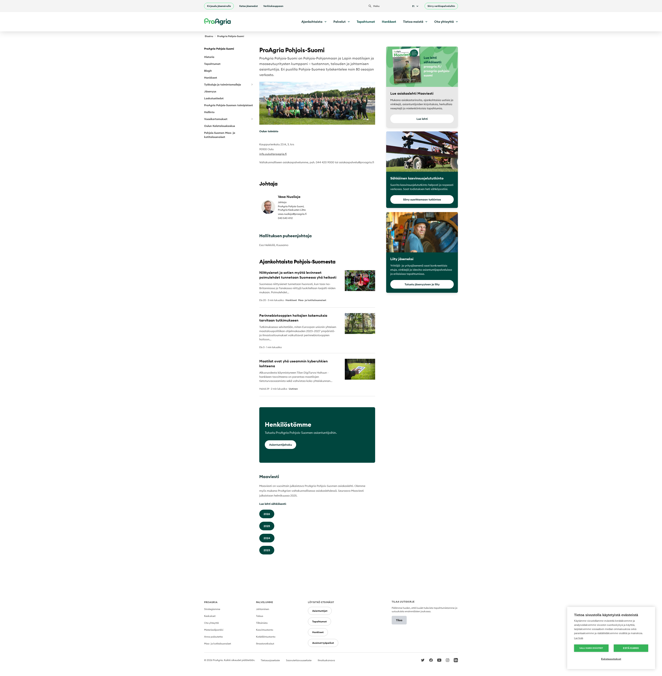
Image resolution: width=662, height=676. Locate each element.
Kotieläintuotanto (265, 636)
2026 (267, 514)
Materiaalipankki (213, 629)
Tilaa (399, 620)
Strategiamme (212, 609)
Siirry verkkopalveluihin (441, 6)
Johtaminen (262, 609)
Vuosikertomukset (215, 119)
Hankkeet (389, 22)
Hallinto (209, 112)
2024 (267, 538)
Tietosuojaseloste (270, 660)
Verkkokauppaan (273, 6)
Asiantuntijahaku (280, 444)
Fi (413, 6)
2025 (267, 526)
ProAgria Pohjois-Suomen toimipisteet (228, 105)
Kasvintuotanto (264, 629)
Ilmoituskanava (326, 660)
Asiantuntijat (319, 610)
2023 (267, 550)
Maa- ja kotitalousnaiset (217, 643)
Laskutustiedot (214, 98)
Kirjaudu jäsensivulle (219, 6)
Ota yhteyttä (211, 622)
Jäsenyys (210, 91)
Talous (259, 616)
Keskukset (209, 616)
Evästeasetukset (611, 659)
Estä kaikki (631, 648)
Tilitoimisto (262, 622)
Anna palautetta (213, 636)
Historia (209, 57)
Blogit (208, 70)
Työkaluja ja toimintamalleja (222, 84)
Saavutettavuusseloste (299, 660)
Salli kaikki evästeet (591, 648)
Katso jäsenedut (248, 6)
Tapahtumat (366, 22)
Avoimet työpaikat (323, 642)
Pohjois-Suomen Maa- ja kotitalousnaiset (219, 135)
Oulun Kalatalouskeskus (219, 126)
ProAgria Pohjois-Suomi (219, 48)
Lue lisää (578, 638)
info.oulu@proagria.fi (273, 154)
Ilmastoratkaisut (265, 643)
